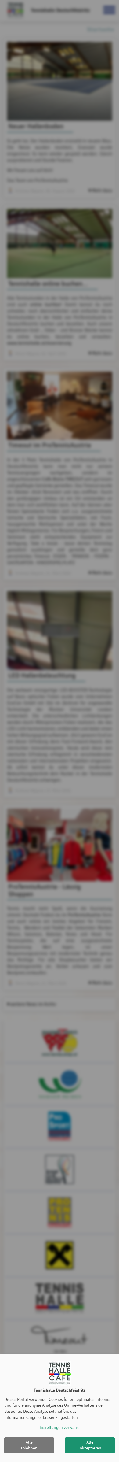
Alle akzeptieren (90, 1445)
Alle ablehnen (29, 1445)
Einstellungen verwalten (59, 1427)
